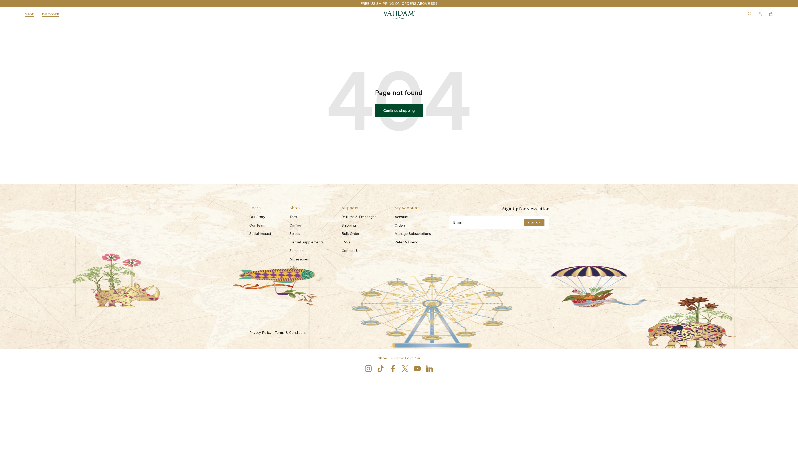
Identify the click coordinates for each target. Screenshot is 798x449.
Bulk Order (350, 233)
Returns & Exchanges (359, 217)
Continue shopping (399, 110)
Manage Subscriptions (413, 233)
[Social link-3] (393, 368)
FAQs (346, 242)
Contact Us (351, 250)
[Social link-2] (380, 368)
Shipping (349, 225)
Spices (294, 233)
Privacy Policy (261, 332)
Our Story (257, 217)
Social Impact (260, 233)
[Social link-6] (430, 368)
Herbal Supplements (306, 242)
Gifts (293, 267)
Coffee (295, 225)
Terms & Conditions (291, 332)
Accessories (299, 259)
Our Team (257, 225)
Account (402, 217)
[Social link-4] (405, 368)
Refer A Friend (406, 242)
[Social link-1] (368, 368)
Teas (293, 217)
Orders (400, 225)
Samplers (296, 250)
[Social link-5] (417, 368)
